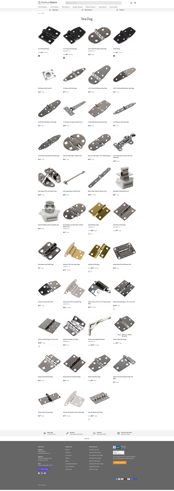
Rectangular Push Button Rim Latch (121, 191)
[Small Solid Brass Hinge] (99, 211)
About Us (67, 450)
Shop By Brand (102, 7)
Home (39, 13)
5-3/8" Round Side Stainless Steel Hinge (47, 122)
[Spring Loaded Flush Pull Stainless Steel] (124, 251)
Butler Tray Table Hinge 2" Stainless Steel (72, 156)
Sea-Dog (42, 13)
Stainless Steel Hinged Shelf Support (96, 339)
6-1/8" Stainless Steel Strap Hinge (121, 122)
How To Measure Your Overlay (96, 455)
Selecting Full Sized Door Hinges (96, 464)
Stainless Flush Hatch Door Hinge (45, 302)
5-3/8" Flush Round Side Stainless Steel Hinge (123, 88)
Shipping (67, 458)
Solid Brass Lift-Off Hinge (93, 264)
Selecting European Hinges (95, 458)
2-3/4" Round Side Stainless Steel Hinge (97, 49)
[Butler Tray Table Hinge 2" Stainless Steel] (74, 142)
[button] (135, 2)
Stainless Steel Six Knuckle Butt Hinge (71, 377)
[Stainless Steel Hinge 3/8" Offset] (74, 326)
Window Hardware (90, 7)
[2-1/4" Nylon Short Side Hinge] (74, 35)
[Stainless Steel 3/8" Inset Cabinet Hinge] (74, 288)
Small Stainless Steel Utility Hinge (45, 264)
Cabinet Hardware (42, 7)
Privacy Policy (68, 469)
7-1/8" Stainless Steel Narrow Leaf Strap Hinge (48, 156)
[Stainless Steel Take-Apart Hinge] (49, 398)
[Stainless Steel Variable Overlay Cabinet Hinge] (74, 398)
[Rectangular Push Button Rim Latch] (124, 177)
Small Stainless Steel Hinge (119, 225)
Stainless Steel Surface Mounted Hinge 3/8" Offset (123, 377)
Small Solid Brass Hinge (93, 225)
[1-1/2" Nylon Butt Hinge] (49, 35)
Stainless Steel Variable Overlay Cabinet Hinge (73, 412)
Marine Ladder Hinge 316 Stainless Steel (97, 191)
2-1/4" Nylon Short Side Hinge (70, 49)
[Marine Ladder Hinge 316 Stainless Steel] (99, 177)
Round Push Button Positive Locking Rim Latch (48, 225)
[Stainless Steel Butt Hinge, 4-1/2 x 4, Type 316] (124, 288)
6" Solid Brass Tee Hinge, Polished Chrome (72, 122)
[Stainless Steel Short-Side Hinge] (49, 363)
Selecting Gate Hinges (94, 466)
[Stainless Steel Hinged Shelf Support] (99, 326)
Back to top (87, 438)
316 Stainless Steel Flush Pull (45, 88)
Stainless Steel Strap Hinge (94, 377)
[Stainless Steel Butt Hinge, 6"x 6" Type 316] (49, 326)
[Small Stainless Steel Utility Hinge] (49, 251)
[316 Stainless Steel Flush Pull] (49, 74)
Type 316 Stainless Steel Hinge (95, 412)
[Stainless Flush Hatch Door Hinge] (49, 288)
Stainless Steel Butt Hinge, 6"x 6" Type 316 (48, 339)
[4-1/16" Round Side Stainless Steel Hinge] (99, 74)
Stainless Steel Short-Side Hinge (45, 377)
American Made (113, 7)
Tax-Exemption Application (71, 464)
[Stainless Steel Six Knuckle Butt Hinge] (74, 363)
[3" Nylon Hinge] (124, 35)
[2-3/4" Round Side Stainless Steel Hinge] (99, 35)
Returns (67, 461)
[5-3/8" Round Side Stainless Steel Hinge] (49, 108)
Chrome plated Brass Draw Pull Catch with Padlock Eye (122, 156)
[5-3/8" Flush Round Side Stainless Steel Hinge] (124, 74)
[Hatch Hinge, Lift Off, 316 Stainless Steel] (49, 177)
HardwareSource (43, 485)
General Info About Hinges (95, 452)
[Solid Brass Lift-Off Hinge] (99, 251)
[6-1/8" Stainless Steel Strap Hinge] (124, 108)
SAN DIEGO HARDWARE (120, 462)
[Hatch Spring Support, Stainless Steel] (74, 177)
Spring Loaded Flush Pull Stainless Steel (122, 264)
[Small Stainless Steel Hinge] (124, 211)
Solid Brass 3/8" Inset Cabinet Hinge (71, 264)
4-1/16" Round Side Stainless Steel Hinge (97, 88)
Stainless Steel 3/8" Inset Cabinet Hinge (72, 302)
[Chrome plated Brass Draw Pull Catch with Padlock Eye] (124, 142)
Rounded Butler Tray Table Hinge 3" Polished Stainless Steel (73, 225)
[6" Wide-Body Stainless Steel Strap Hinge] (99, 108)
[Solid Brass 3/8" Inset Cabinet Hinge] (74, 251)
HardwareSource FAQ (94, 450)
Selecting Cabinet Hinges (94, 461)
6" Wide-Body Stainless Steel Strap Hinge (97, 122)
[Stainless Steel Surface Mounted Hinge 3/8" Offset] (124, 363)
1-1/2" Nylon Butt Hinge (43, 49)
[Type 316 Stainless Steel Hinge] (99, 398)
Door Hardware (54, 7)
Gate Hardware (65, 7)
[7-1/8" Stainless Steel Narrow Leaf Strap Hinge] (49, 142)
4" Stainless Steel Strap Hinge (70, 88)
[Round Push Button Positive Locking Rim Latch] (49, 211)
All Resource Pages (93, 469)
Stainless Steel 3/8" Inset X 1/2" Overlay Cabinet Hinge (99, 302)
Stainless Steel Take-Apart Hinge (45, 412)
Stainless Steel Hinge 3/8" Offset (70, 339)
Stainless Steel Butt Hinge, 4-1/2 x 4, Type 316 (124, 302)
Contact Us (67, 452)
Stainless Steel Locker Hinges (119, 339)
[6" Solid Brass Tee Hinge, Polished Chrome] (74, 108)
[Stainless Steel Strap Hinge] (99, 363)
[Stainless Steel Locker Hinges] (124, 326)
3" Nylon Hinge (116, 49)
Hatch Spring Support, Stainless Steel (71, 191)
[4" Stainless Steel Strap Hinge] (74, 74)
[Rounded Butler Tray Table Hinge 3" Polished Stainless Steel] (74, 211)
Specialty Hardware (77, 7)
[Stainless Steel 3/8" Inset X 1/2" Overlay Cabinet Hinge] (99, 288)
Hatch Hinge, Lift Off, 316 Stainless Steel (47, 191)
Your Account (68, 455)
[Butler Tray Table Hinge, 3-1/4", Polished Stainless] (99, 142)
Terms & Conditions (69, 466)
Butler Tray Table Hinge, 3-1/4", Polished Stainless (99, 156)
